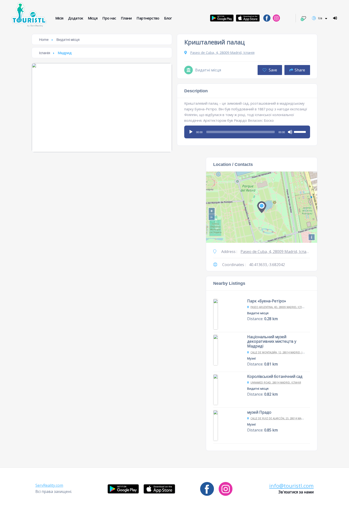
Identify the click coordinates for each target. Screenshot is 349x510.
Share (300, 70)
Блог (168, 18)
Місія (59, 18)
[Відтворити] (191, 132)
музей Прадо (259, 412)
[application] (247, 130)
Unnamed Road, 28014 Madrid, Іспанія (275, 382)
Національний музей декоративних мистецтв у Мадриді (271, 341)
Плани (126, 18)
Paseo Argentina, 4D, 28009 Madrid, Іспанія (278, 307)
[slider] (300, 131)
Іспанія (44, 52)
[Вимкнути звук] (290, 132)
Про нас (109, 18)
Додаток (75, 18)
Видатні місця (68, 39)
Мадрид (65, 52)
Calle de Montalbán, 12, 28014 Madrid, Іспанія (280, 352)
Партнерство (148, 18)
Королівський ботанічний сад (274, 376)
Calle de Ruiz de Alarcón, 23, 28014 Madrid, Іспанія (284, 418)
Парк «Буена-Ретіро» (266, 301)
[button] (49, 485)
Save (272, 70)
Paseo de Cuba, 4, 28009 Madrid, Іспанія (222, 52)
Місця (93, 18)
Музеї (251, 358)
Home (44, 39)
